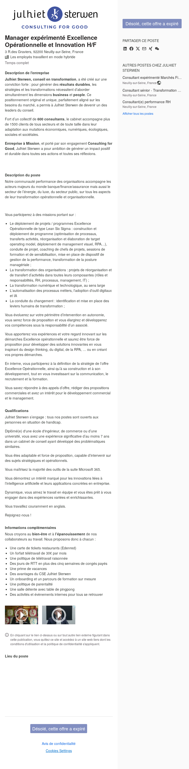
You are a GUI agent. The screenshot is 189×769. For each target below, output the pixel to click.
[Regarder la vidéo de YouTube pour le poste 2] (59, 615)
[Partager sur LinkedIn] (125, 49)
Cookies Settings (59, 750)
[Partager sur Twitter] (138, 49)
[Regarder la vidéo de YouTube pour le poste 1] (22, 615)
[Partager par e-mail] (144, 49)
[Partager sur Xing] (151, 49)
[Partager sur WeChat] (157, 49)
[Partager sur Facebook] (131, 49)
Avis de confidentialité (59, 743)
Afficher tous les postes (138, 113)
